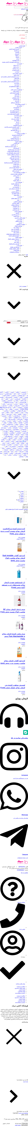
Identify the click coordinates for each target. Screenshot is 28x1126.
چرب (22, 493)
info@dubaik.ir (20, 870)
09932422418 (21, 867)
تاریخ (13, 509)
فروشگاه (23, 38)
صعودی (10, 509)
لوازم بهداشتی (21, 991)
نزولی (6, 509)
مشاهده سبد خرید (23, 1113)
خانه (27, 255)
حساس (22, 495)
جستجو (5, 357)
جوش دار (21, 491)
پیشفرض (25, 509)
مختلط (22, 498)
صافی (8, 322)
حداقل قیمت (24, 321)
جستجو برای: (25, 357)
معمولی (22, 501)
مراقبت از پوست (21, 986)
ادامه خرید (15, 1113)
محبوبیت (21, 509)
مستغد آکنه (20, 500)
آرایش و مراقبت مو (20, 993)
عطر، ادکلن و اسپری (20, 988)
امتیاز (16, 509)
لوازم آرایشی (22, 990)
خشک (22, 496)
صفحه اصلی (22, 35)
